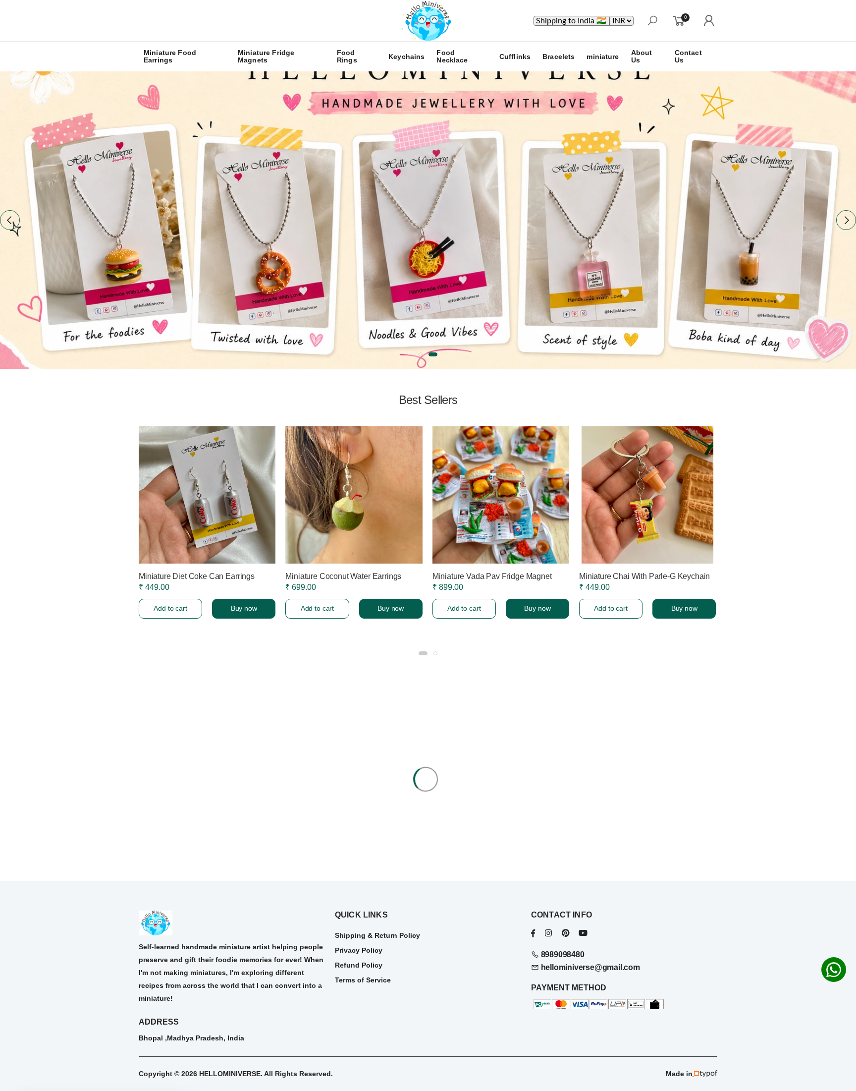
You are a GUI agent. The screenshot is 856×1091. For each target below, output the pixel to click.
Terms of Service (363, 980)
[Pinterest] (565, 933)
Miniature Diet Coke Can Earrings (197, 576)
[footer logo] (232, 923)
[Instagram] (548, 933)
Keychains (406, 56)
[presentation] (10, 220)
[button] (421, 354)
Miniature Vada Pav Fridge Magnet (492, 576)
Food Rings (347, 56)
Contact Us (688, 56)
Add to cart (170, 608)
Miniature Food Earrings (170, 56)
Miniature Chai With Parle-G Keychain (644, 576)
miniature (603, 56)
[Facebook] (533, 933)
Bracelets (558, 56)
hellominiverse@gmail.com (589, 967)
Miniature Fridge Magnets (266, 56)
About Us (641, 56)
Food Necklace (452, 56)
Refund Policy (358, 965)
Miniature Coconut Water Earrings (343, 576)
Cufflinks (515, 56)
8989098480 (562, 954)
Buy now (244, 608)
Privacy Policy (358, 950)
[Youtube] (583, 933)
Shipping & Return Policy (377, 935)
